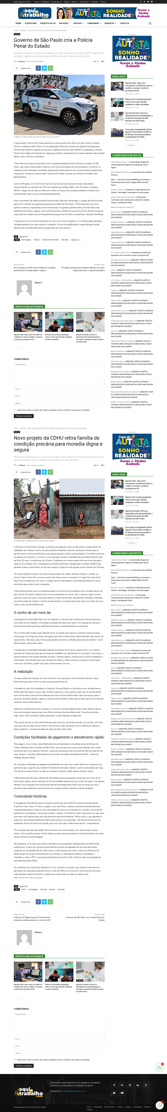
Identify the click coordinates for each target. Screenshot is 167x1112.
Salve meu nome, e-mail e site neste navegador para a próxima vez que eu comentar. (53, 410)
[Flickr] (122, 1085)
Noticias (37, 240)
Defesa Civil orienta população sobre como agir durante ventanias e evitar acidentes (58, 337)
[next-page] (19, 348)
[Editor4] (15, 61)
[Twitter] (148, 1)
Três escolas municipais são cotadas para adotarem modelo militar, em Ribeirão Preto (130, 200)
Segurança (75, 240)
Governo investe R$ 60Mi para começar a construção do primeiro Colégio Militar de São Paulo (131, 182)
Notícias (23, 30)
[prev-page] (15, 348)
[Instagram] (144, 1)
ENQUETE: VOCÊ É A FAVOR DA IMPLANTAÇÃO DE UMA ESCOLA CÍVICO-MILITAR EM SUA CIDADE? (132, 215)
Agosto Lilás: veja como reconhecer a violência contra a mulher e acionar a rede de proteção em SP (28, 337)
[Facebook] (140, 1)
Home (16, 30)
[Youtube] (151, 1)
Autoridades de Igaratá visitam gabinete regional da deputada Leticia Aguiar (130, 165)
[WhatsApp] (50, 68)
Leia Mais (131, 145)
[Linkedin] (138, 1085)
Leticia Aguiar (26, 240)
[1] (160, 1107)
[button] (150, 23)
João (113, 179)
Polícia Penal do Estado (50, 240)
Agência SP (24, 237)
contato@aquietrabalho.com (74, 1091)
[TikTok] (145, 1085)
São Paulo (65, 240)
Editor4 (22, 61)
